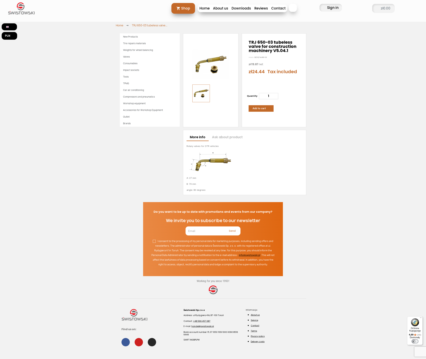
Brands (127, 123)
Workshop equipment (134, 103)
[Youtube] (139, 342)
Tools (126, 76)
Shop (185, 8)
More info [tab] (197, 137)
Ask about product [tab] (227, 137)
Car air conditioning (133, 90)
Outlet (126, 116)
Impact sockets (131, 70)
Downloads (241, 8)
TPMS (126, 83)
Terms (254, 330)
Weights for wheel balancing (138, 50)
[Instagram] (152, 342)
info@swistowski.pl (249, 255)
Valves (126, 56)
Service (254, 320)
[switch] (415, 341)
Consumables (130, 63)
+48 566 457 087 (201, 321)
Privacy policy (258, 336)
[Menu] (421, 318)
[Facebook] (125, 342)
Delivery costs (258, 341)
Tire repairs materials (134, 43)
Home (204, 8)
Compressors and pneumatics (139, 96)
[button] (293, 8)
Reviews (261, 8)
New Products (130, 36)
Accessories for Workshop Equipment (143, 110)
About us (220, 8)
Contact (278, 8)
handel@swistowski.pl (202, 326)
